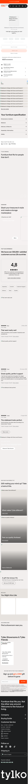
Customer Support (21, 286)
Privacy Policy (12, 691)
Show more (5, 432)
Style (10, 290)
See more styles (5, 109)
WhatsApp (13, 143)
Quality (16, 290)
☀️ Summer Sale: (14, 1)
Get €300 (23, 681)
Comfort (12, 286)
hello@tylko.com (5, 660)
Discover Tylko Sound (8, 448)
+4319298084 (5, 659)
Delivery (4, 290)
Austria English (7, 754)
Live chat (5, 143)
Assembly (4, 286)
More (15, 238)
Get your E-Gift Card (9, 583)
